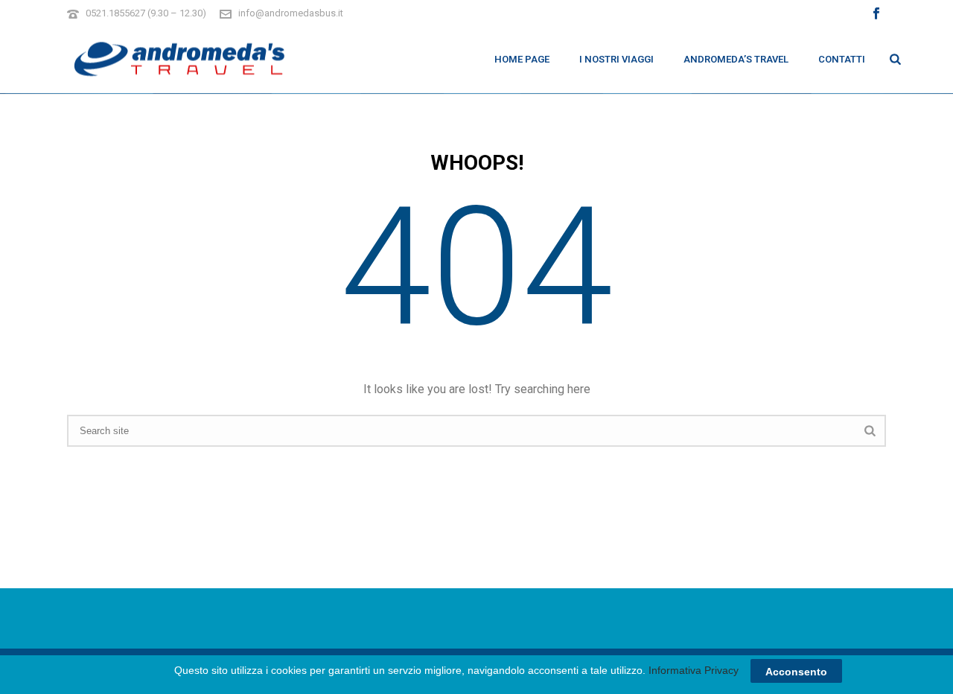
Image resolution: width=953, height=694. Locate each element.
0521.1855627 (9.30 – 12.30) (146, 13)
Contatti (841, 59)
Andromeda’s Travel (735, 59)
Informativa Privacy (693, 670)
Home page (521, 59)
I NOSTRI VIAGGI (616, 59)
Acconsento (796, 671)
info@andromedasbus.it (290, 13)
